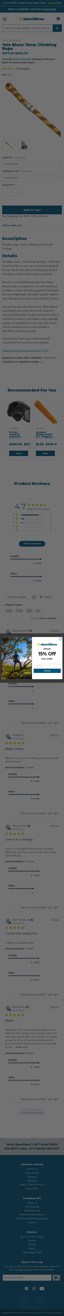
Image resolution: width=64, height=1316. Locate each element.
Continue (47, 671)
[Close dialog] (60, 639)
